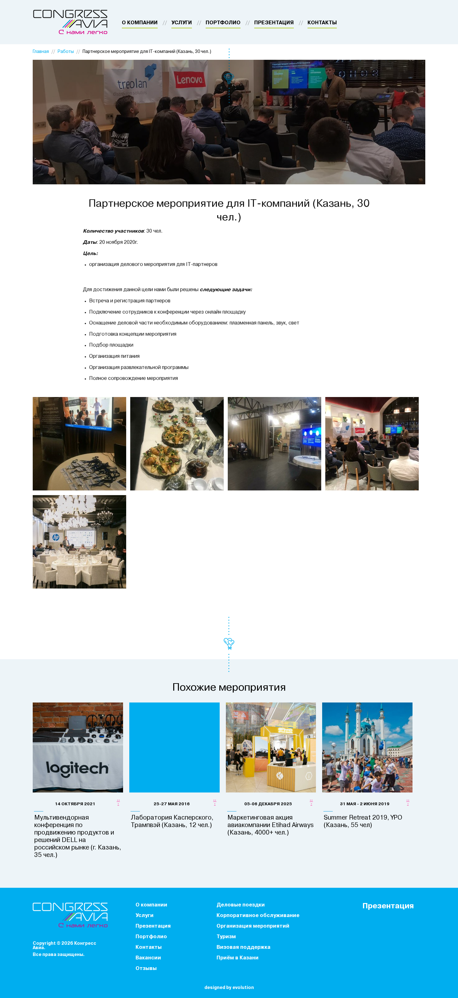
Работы (66, 52)
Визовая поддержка (243, 947)
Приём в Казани (238, 958)
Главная (41, 52)
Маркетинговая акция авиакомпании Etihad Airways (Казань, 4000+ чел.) (270, 825)
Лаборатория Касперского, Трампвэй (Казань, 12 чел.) (172, 821)
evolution (243, 988)
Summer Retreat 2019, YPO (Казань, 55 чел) (363, 821)
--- (118, 802)
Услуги (181, 23)
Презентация (274, 23)
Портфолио (223, 23)
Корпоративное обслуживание (258, 916)
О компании (140, 23)
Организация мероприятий (253, 926)
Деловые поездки (241, 905)
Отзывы (146, 969)
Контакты (322, 23)
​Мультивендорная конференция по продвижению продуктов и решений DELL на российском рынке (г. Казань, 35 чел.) (77, 836)
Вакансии (148, 958)
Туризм (226, 937)
